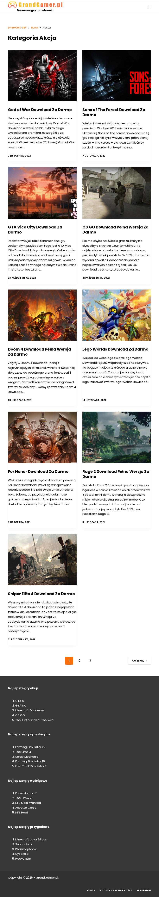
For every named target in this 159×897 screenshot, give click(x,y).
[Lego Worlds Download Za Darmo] (116, 315)
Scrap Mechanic (26, 757)
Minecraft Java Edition (31, 839)
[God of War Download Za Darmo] (42, 76)
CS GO (20, 715)
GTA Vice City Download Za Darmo (35, 229)
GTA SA (20, 705)
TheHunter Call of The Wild (34, 720)
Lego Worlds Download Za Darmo (115, 349)
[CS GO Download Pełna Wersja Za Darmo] (116, 193)
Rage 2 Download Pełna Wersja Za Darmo (115, 474)
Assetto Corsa (25, 808)
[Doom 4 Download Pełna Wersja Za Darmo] (42, 315)
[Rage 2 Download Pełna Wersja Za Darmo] (116, 437)
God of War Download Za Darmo (40, 109)
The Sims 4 (23, 752)
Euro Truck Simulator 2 (31, 766)
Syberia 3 (22, 854)
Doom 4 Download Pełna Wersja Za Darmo (39, 351)
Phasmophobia (26, 849)
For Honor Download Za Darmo (38, 471)
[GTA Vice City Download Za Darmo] (42, 193)
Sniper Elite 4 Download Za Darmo (41, 593)
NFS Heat (21, 812)
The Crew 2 (23, 798)
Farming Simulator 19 (30, 761)
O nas (91, 890)
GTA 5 (19, 701)
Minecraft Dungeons (29, 710)
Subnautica (23, 844)
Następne (138, 660)
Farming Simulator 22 (30, 747)
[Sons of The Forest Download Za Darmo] (116, 76)
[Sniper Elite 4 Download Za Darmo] (42, 559)
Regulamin (144, 890)
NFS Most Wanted (28, 803)
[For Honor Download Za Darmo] (42, 437)
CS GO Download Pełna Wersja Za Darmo (115, 229)
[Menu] (149, 7)
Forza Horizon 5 (26, 793)
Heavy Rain (23, 859)
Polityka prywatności (116, 890)
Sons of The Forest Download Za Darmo (113, 112)
